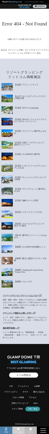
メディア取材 (17, 409)
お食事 (37, 386)
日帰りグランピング (19, 403)
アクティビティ (11, 392)
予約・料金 (32, 409)
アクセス (18, 432)
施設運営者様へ (10, 328)
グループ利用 (18, 397)
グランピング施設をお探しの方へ (18, 313)
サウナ (25, 392)
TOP (11, 386)
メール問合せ (23, 375)
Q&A (35, 403)
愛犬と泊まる (39, 392)
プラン (30, 432)
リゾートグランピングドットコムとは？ (21, 295)
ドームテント (23, 386)
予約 (6, 432)
